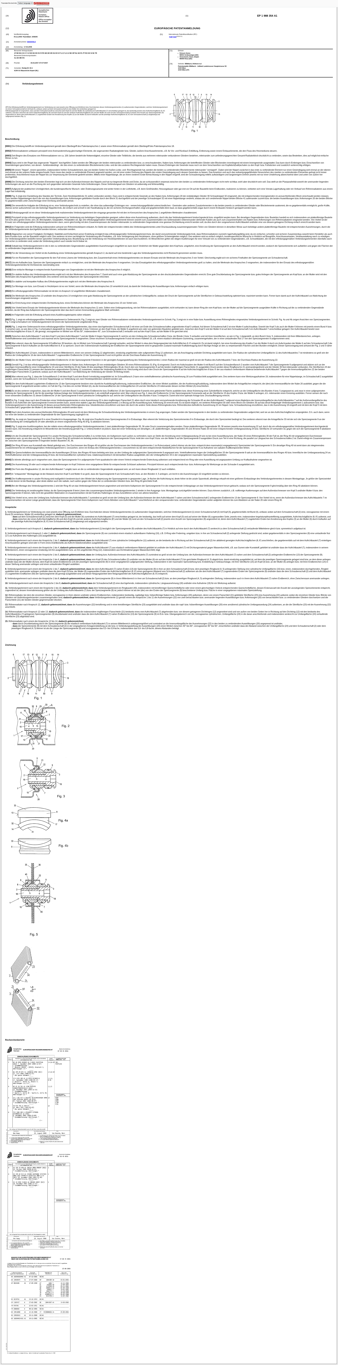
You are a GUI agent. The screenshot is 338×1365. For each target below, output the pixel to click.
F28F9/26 (172, 37)
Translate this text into (9, 3)
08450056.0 (31, 42)
